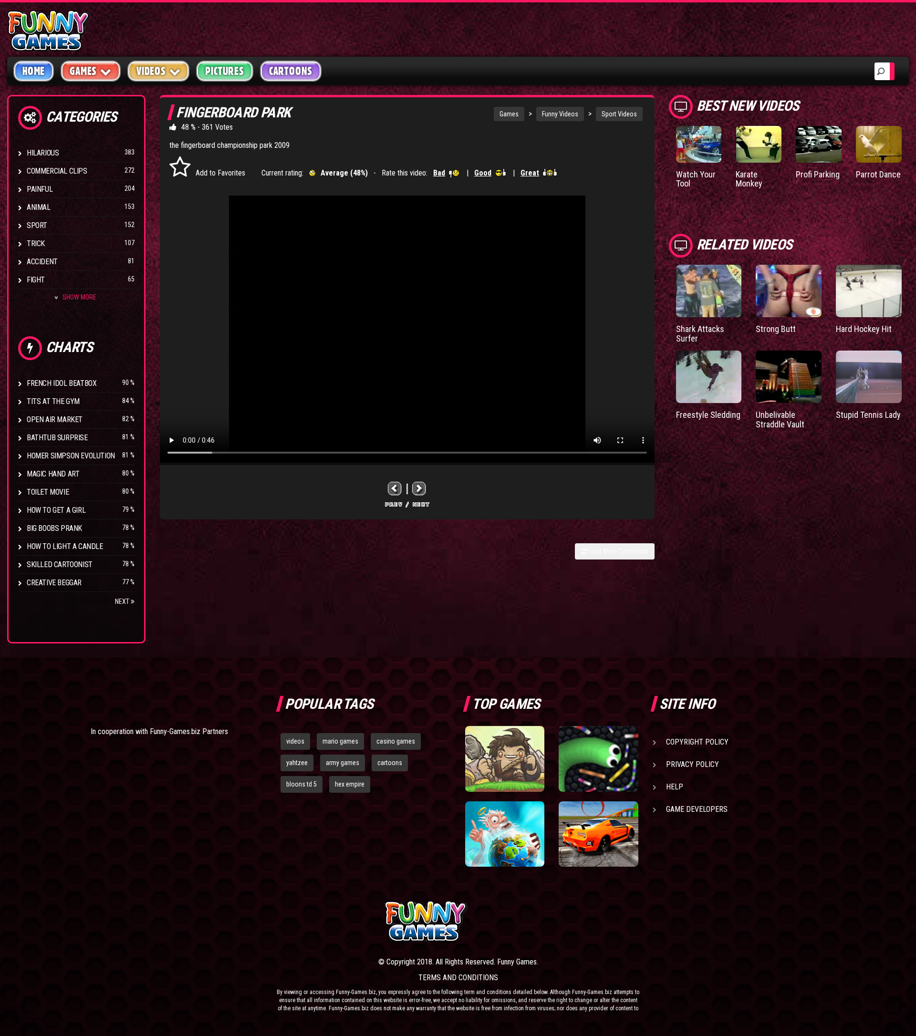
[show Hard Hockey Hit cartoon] (869, 291)
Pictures (224, 71)
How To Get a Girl (56, 510)
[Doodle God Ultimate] (504, 834)
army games (342, 763)
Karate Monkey (749, 179)
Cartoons (290, 71)
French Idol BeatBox (61, 383)
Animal (39, 207)
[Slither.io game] (598, 759)
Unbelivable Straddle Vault (780, 419)
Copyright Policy (697, 741)
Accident (42, 261)
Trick (36, 243)
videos (295, 741)
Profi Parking (818, 174)
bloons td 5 (301, 784)
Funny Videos (560, 114)
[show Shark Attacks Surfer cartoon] (709, 291)
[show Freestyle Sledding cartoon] (709, 377)
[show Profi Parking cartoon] (819, 144)
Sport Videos (619, 114)
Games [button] (83, 71)
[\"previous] (395, 488)
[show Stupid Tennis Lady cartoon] (869, 377)
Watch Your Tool (696, 179)
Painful (39, 189)
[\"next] (419, 488)
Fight (36, 279)
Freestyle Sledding (708, 415)
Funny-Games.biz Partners (189, 731)
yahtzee (297, 763)
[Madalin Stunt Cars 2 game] (598, 834)
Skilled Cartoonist (60, 564)
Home (33, 71)
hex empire (349, 784)
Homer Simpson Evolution (71, 455)
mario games (340, 741)
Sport (37, 225)
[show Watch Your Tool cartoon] (699, 144)
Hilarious (43, 152)
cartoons (389, 763)
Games (509, 114)
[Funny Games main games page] (605, 921)
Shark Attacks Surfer (700, 333)
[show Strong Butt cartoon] (789, 291)
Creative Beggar (54, 582)
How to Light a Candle (65, 546)
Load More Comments (617, 551)
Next (123, 601)
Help (674, 786)
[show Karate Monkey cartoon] (758, 144)
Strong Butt (776, 329)
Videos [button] (151, 71)
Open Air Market (55, 419)
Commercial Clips (57, 171)
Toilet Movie (48, 492)
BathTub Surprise (57, 437)
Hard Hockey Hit (864, 329)
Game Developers (697, 809)
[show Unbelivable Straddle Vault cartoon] (789, 377)
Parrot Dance (878, 174)
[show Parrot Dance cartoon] (879, 144)
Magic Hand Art (53, 473)
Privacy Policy (692, 764)
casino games (395, 741)
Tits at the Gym (53, 401)
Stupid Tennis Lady (868, 415)
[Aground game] (504, 759)
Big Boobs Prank (54, 528)
